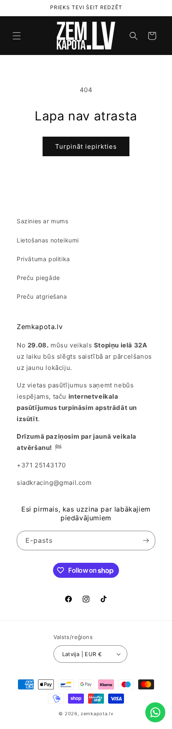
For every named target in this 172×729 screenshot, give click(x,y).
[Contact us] (155, 712)
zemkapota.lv (97, 714)
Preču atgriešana (42, 296)
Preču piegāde (38, 277)
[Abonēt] (146, 540)
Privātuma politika (43, 258)
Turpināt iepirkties (86, 146)
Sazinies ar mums (42, 221)
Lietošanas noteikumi (48, 240)
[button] (17, 36)
